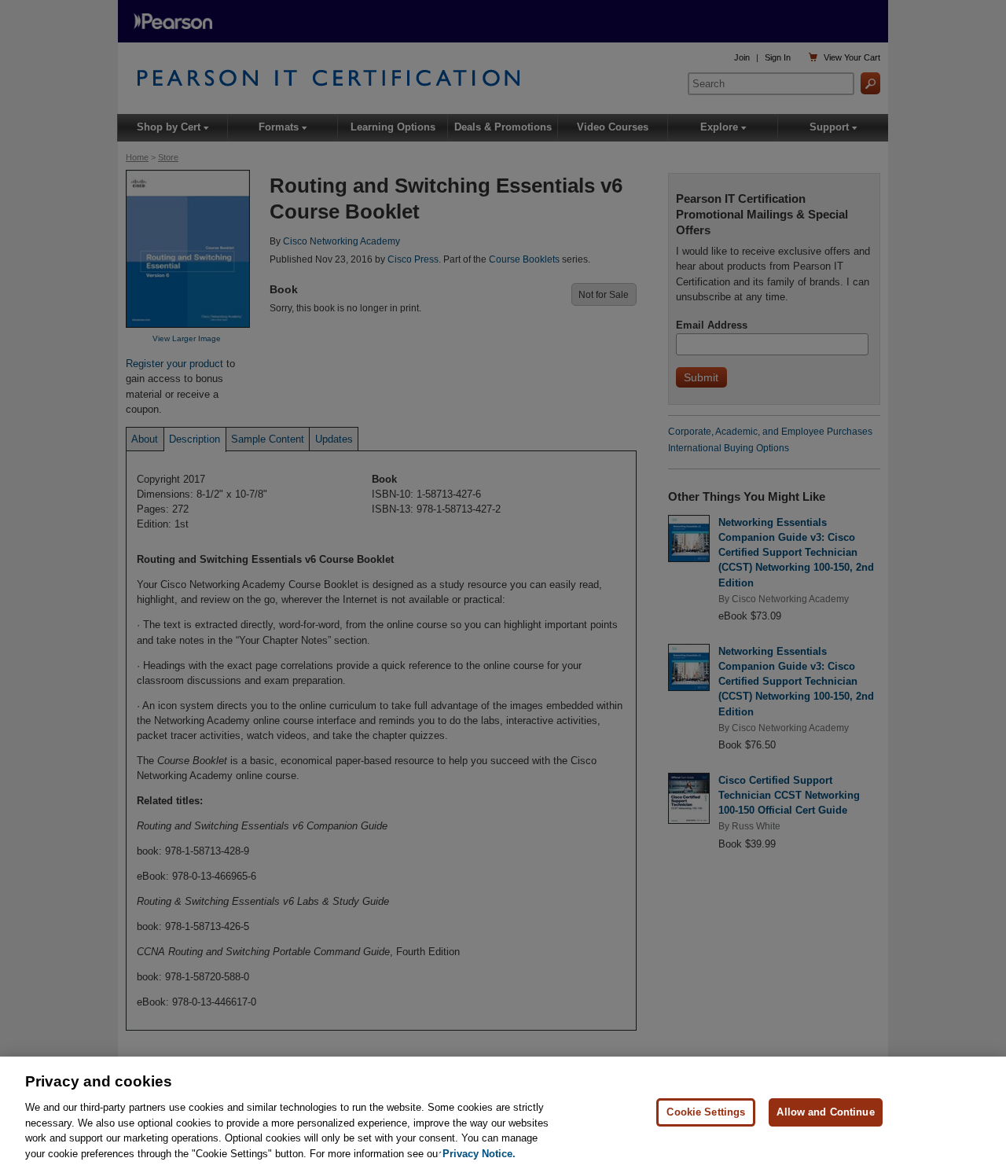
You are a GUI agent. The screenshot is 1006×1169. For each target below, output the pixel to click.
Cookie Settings (705, 1112)
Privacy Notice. (479, 1153)
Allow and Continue (825, 1112)
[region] (503, 1113)
